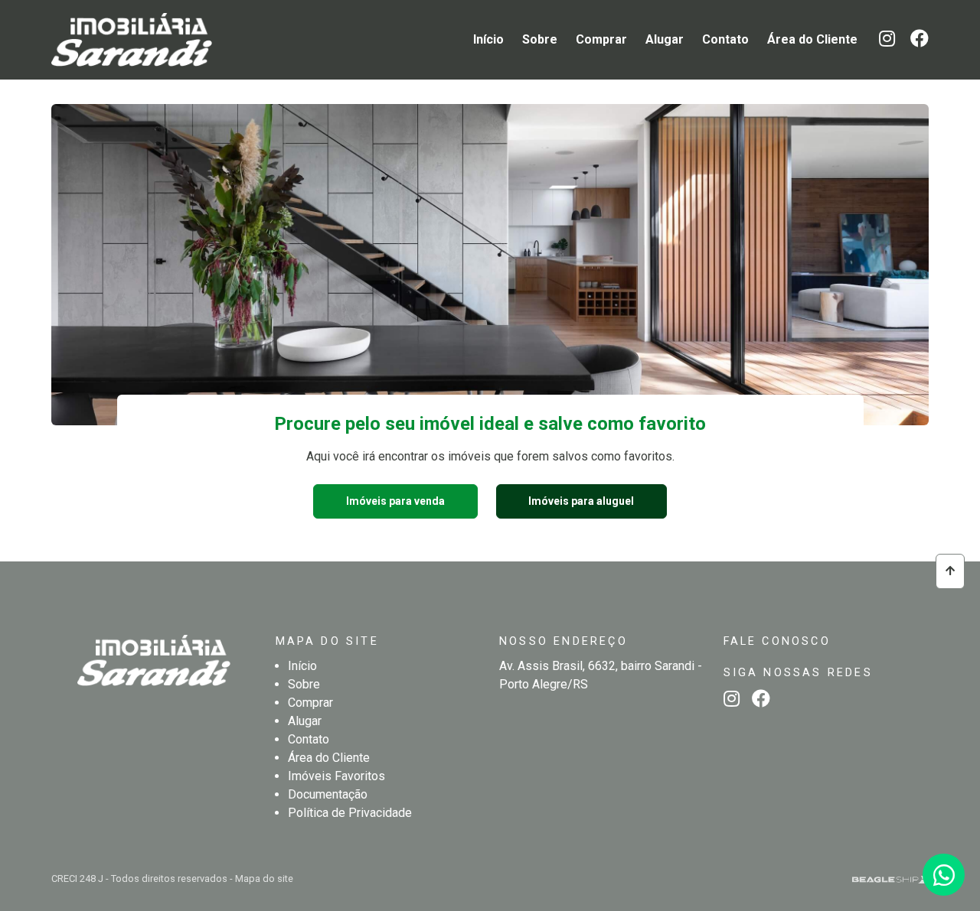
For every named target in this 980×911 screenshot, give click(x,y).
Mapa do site (264, 878)
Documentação (328, 794)
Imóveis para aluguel (581, 501)
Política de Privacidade (350, 812)
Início (488, 39)
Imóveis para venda (395, 501)
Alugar (664, 39)
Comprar (601, 39)
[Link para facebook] (913, 41)
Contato (725, 39)
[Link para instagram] (881, 41)
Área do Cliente (812, 39)
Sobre (539, 39)
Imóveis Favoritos (336, 776)
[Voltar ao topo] (950, 571)
